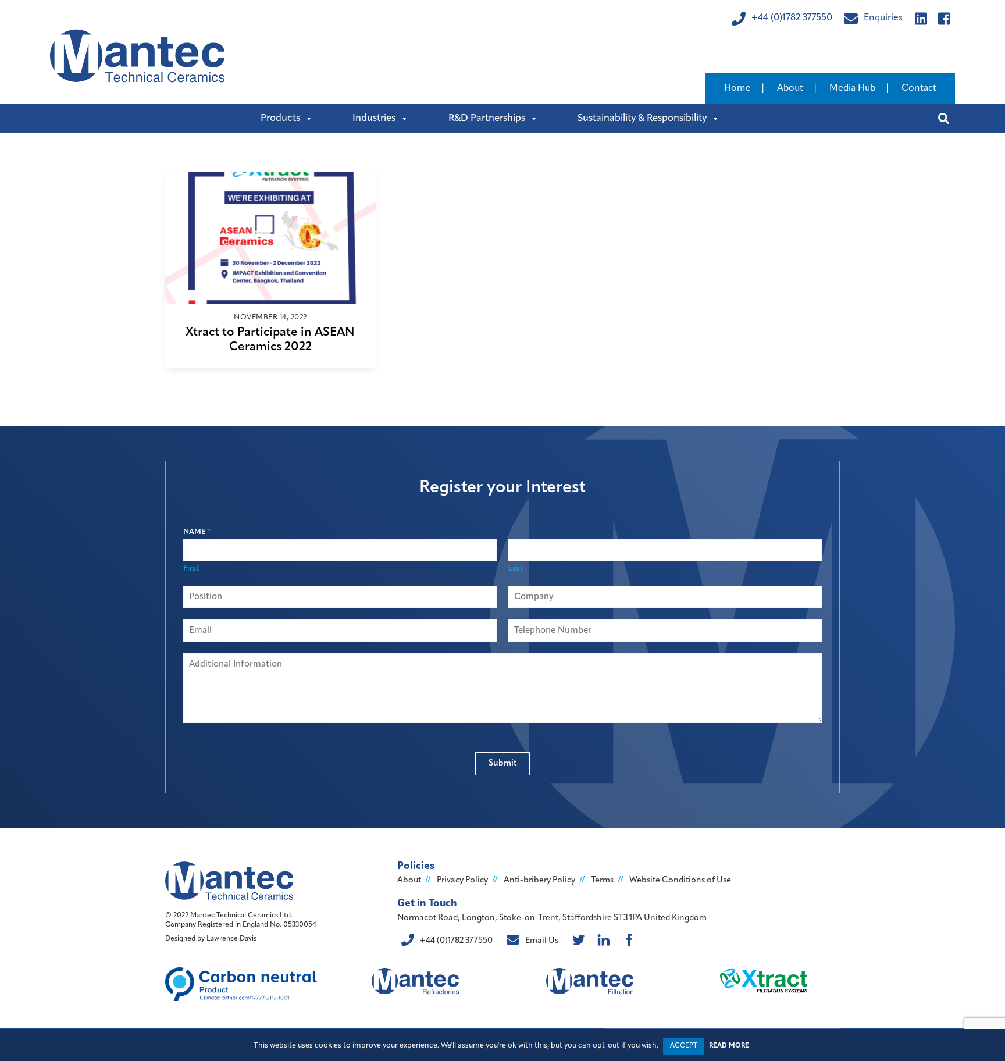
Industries (373, 118)
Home (737, 88)
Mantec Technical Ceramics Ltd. (241, 915)
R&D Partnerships (486, 118)
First (191, 568)
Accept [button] (683, 1045)
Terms (602, 880)
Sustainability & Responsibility (642, 118)
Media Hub (852, 88)
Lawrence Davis (231, 938)
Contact (918, 88)
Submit (503, 763)
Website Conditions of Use (680, 880)
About (790, 88)
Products (280, 118)
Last (515, 568)
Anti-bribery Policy (539, 880)
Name (197, 532)
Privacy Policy (462, 880)
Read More (729, 1045)
